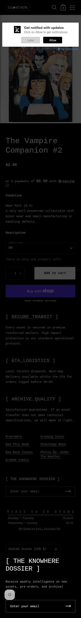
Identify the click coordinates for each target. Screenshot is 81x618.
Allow (52, 40)
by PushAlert (69, 49)
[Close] (74, 559)
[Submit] (68, 606)
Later (30, 40)
